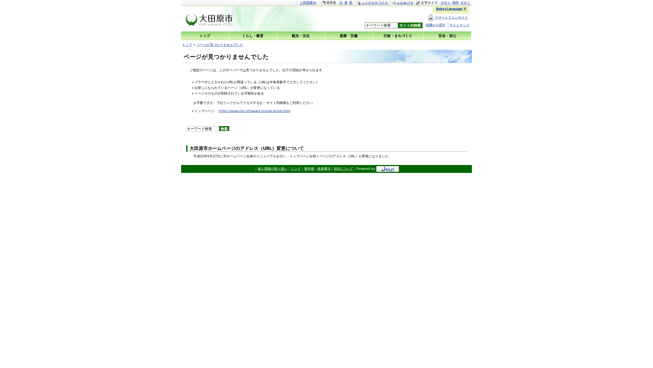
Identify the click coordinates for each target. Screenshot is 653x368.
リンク (296, 169)
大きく (465, 3)
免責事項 (324, 169)
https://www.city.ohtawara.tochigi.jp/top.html (254, 111)
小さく (446, 3)
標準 (455, 3)
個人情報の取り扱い (272, 169)
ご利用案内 (308, 3)
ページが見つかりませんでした (220, 45)
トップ (187, 45)
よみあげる (405, 3)
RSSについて (343, 169)
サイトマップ (459, 25)
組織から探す (436, 25)
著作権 (309, 169)
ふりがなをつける (374, 3)
